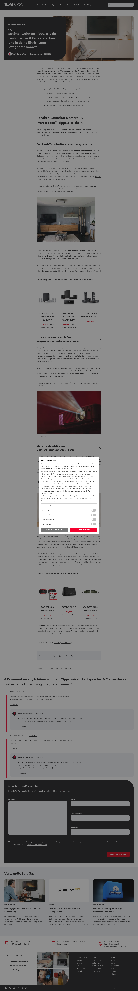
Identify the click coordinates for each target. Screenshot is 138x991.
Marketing (45, 515)
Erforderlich (45, 506)
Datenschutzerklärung (48, 501)
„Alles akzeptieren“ (82, 484)
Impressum (63, 501)
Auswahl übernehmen (54, 530)
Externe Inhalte (46, 524)
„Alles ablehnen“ (75, 476)
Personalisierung (47, 519)
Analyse (44, 510)
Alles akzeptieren (83, 530)
